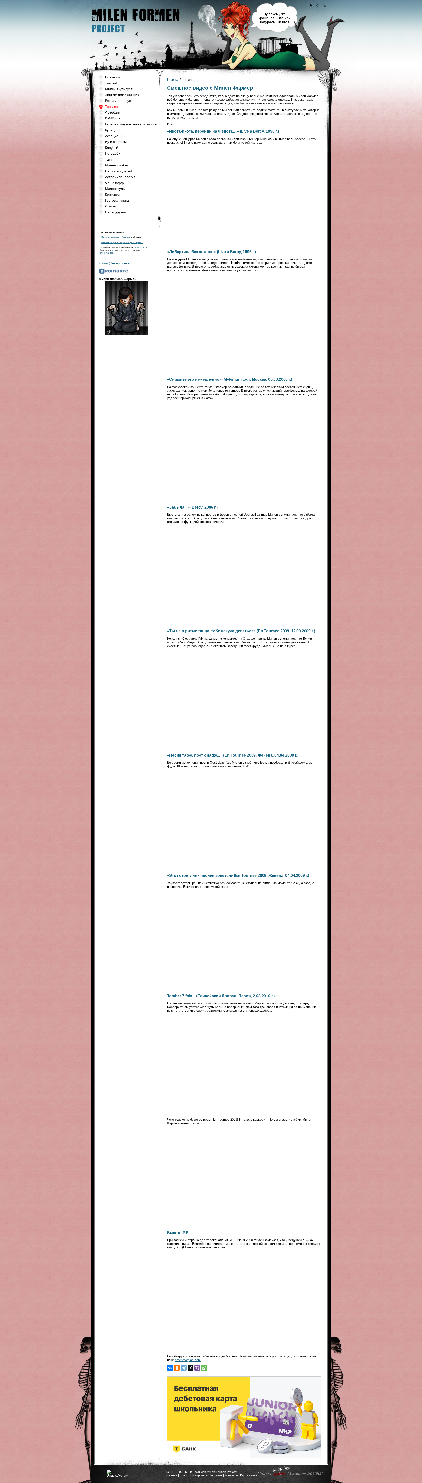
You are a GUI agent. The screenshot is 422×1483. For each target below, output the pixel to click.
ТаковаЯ (111, 83)
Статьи (110, 206)
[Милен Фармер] (135, 34)
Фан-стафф (114, 183)
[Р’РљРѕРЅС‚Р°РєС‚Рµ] (170, 1368)
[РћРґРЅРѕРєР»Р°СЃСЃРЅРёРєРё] (177, 1368)
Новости (185, 1475)
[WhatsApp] (204, 1368)
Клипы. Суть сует (118, 89)
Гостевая (216, 1475)
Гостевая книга (117, 200)
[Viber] (197, 1368)
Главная (173, 79)
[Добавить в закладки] (289, 1476)
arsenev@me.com (188, 1360)
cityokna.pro (106, 252)
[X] (190, 1368)
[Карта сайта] (318, 6)
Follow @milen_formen (115, 263)
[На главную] (310, 6)
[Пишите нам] (325, 6)
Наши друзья (115, 212)
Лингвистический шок (122, 95)
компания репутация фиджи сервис (122, 242)
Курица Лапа (115, 130)
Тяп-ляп (111, 106)
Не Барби (112, 153)
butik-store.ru (141, 247)
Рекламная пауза (119, 101)
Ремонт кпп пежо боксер (115, 237)
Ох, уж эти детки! (118, 171)
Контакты (231, 1475)
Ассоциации (114, 136)
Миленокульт (115, 189)
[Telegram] (184, 1368)
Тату (108, 159)
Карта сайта (248, 1475)
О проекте (200, 1475)
